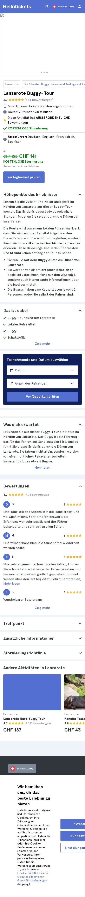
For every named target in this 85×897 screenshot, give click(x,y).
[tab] (42, 194)
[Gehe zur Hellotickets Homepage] (17, 6)
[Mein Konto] (79, 6)
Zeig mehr (42, 344)
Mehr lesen (42, 467)
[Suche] (47, 6)
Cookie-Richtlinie (28, 873)
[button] (42, 194)
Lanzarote (11, 84)
